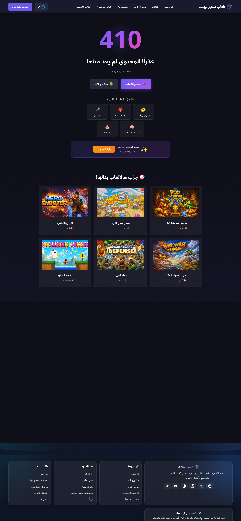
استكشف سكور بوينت (82, 492)
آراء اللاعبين (87, 486)
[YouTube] (175, 486)
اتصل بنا (44, 499)
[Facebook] (209, 486)
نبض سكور (88, 480)
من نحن (44, 473)
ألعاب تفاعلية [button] (105, 6)
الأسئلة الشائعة (40, 492)
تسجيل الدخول (20, 6)
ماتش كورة (133, 486)
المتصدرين (123, 6)
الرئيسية (168, 6)
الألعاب (155, 6)
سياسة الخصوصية (39, 480)
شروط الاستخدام (39, 486)
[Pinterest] (184, 486)
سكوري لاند (140, 6)
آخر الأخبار (88, 473)
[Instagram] (192, 486)
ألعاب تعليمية (83, 6)
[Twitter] (201, 486)
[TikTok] (167, 486)
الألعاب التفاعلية (130, 492)
